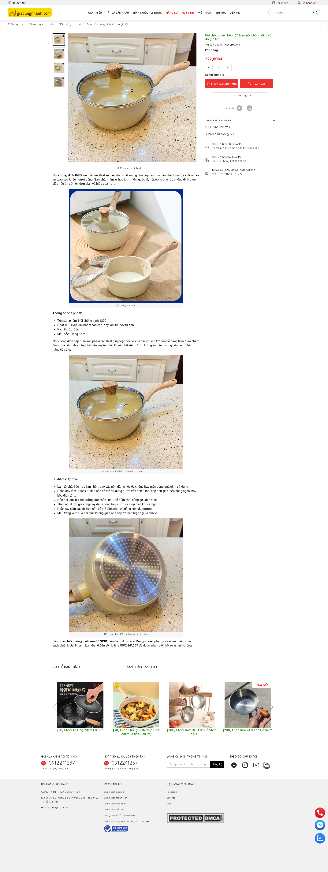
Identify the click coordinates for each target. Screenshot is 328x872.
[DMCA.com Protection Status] (195, 818)
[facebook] (235, 766)
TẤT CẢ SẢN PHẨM (117, 12)
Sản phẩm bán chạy (142, 667)
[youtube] (257, 766)
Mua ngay (258, 83)
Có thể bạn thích (66, 667)
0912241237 (62, 762)
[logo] (30, 12)
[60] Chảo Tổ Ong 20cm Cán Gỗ (80, 730)
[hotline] (320, 812)
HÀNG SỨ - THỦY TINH (180, 12)
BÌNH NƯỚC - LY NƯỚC (147, 12)
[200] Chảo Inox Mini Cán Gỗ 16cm (247, 730)
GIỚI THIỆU (95, 12)
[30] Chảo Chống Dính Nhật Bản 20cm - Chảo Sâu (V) (136, 732)
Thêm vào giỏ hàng (224, 83)
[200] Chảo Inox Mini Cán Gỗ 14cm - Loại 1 (191, 732)
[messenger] (320, 825)
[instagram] (246, 766)
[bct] (116, 828)
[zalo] (267, 764)
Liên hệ (235, 12)
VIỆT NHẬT (204, 12)
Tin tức (221, 12)
